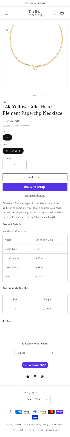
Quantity (7, 158)
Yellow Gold (13, 150)
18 (7, 137)
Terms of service (36, 430)
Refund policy (57, 424)
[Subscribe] (52, 353)
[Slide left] (27, 95)
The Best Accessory (21, 424)
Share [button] (9, 321)
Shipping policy (53, 430)
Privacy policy (19, 430)
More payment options (35, 195)
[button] (7, 13)
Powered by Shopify (39, 424)
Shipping (6, 125)
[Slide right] (42, 95)
